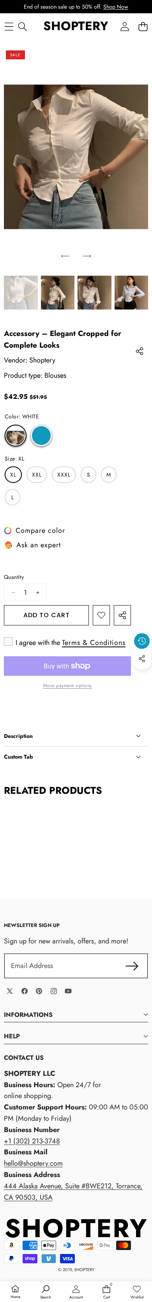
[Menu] (9, 26)
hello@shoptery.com (33, 1163)
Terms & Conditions (93, 643)
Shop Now (115, 7)
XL (13, 475)
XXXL (64, 475)
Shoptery (42, 360)
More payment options (67, 685)
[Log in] (124, 26)
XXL (37, 475)
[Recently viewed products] (142, 641)
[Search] (22, 26)
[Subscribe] (132, 966)
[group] (21, 292)
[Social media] (142, 658)
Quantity (14, 577)
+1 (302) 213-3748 (32, 1141)
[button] (143, 26)
